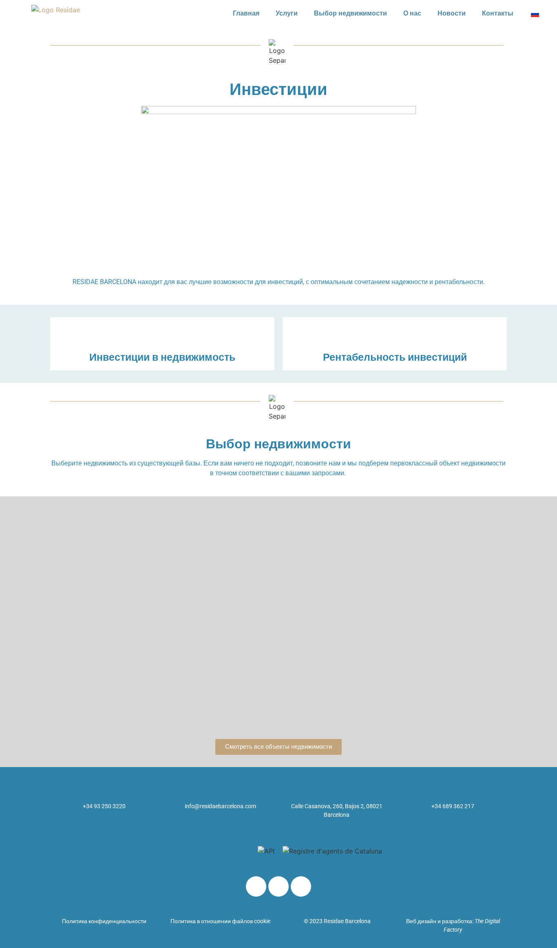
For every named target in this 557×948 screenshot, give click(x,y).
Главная (246, 13)
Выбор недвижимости (350, 13)
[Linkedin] (256, 886)
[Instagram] (301, 886)
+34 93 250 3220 (104, 806)
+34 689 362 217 (452, 806)
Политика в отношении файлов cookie (220, 921)
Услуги (287, 13)
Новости (452, 13)
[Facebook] (278, 886)
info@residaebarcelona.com (220, 806)
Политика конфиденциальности (104, 921)
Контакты (497, 13)
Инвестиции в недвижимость (162, 357)
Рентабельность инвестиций (395, 357)
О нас (412, 13)
